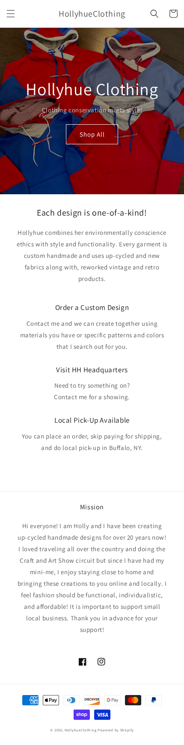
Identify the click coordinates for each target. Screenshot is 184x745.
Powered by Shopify (116, 729)
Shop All (92, 134)
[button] (10, 13)
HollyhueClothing (80, 729)
